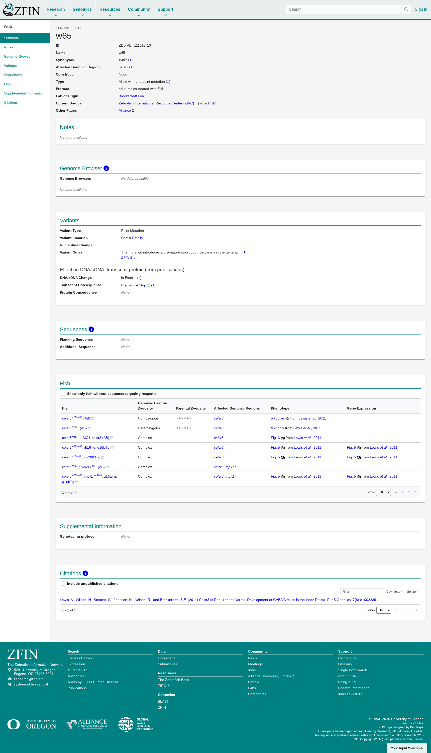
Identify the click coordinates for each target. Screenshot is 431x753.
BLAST (163, 701)
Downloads (166, 658)
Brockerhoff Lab (131, 96)
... (241, 252)
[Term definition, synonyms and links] (148, 285)
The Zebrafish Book (173, 680)
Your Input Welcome (407, 748)
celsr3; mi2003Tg (81, 457)
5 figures (278, 418)
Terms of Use (413, 723)
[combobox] (348, 9)
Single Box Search (352, 670)
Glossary (345, 664)
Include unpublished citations (92, 584)
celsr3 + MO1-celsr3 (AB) (85, 438)
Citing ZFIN (347, 682)
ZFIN (162, 707)
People (253, 682)
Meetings (255, 664)
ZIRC (162, 686)
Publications (77, 688)
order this (206, 103)
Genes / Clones (80, 658)
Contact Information (353, 688)
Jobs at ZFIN (348, 694)
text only (277, 428)
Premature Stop (133, 285)
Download (393, 591)
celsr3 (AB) (76, 418)
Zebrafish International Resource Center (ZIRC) (157, 103)
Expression (76, 664)
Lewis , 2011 (312, 418)
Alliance (125, 110)
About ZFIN (347, 676)
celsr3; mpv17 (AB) (83, 467)
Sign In (421, 9)
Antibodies (76, 676)
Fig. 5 (275, 447)
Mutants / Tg (78, 670)
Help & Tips (347, 658)
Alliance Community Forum (269, 676)
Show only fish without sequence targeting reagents (112, 394)
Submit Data (167, 664)
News (252, 658)
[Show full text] (244, 252)
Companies (257, 694)
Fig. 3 (275, 438)
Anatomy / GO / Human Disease (93, 682)
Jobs (252, 670)
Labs (252, 688)
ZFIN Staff (129, 257)
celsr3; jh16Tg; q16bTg (85, 447)
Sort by (412, 591)
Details (137, 238)
